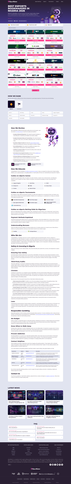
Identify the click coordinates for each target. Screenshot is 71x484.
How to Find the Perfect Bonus (43, 449)
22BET (13, 449)
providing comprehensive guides (31, 171)
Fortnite (28, 449)
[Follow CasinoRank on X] (55, 465)
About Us (58, 447)
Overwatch (28, 447)
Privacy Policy (58, 454)
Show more (35, 90)
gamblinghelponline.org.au (30, 365)
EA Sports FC (28, 454)
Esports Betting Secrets (43, 454)
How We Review (59, 451)
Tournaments (51, 1)
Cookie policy (26, 482)
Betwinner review (54, 42)
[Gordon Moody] (34, 474)
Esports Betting (38, 1)
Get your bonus (17, 40)
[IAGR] (13, 474)
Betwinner (13, 451)
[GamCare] (25, 474)
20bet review (54, 71)
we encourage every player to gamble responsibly (45, 314)
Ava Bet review (17, 56)
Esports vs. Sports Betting (44, 451)
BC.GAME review (35, 56)
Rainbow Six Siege (28, 452)
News (62, 1)
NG (9, 464)
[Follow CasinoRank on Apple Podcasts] (62, 465)
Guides (57, 1)
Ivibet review (17, 86)
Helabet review (54, 56)
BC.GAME (13, 452)
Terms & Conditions (15, 482)
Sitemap (57, 482)
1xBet (13, 447)
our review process (19, 131)
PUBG (28, 451)
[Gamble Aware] (47, 474)
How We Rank (58, 452)
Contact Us (59, 449)
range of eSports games (34, 142)
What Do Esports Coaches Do (43, 452)
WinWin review (16, 71)
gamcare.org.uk (28, 362)
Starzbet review (54, 86)
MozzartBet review (35, 71)
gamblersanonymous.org (30, 353)
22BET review (35, 42)
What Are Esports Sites (44, 447)
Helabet (13, 454)
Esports (44, 1)
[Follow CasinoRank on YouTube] (57, 465)
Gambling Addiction (47, 482)
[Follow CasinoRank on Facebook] (50, 465)
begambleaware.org (29, 358)
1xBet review (17, 42)
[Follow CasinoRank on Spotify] (60, 465)
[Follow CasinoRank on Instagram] (53, 465)
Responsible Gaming (36, 482)
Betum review (35, 86)
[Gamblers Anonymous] (18, 474)
